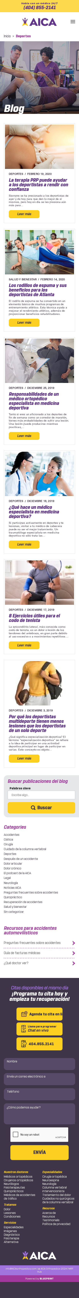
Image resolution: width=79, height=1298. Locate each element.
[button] (73, 22)
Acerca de (49, 1213)
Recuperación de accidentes (23, 902)
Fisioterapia (11, 1238)
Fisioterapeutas (14, 1187)
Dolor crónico (12, 868)
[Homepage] (39, 22)
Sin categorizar (14, 912)
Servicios (10, 1222)
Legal (7, 878)
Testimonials (50, 1220)
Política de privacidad (56, 1224)
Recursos (48, 1208)
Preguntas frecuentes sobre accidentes (31, 892)
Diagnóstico (12, 1234)
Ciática (8, 839)
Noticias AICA (12, 887)
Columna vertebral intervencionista (54, 1189)
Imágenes (10, 1231)
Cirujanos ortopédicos (18, 1180)
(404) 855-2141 (39, 6)
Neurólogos (11, 1184)
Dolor (7, 1209)
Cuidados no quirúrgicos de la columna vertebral (58, 1200)
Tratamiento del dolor (56, 1195)
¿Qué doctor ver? (16, 963)
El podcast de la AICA (17, 873)
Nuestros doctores (16, 1172)
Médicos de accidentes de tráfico (19, 1196)
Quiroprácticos (14, 1191)
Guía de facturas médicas (22, 953)
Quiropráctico (13, 897)
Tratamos (10, 1204)
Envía (39, 1152)
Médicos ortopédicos (18, 1176)
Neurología (11, 883)
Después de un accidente (21, 859)
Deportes (10, 854)
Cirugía (8, 844)
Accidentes (11, 835)
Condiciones (12, 1216)
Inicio (7, 36)
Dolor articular (13, 863)
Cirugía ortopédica (54, 1176)
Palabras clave (20, 788)
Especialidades (14, 1227)
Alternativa (11, 1242)
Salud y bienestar (15, 907)
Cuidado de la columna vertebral (25, 849)
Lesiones (10, 1213)
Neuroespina (50, 1180)
